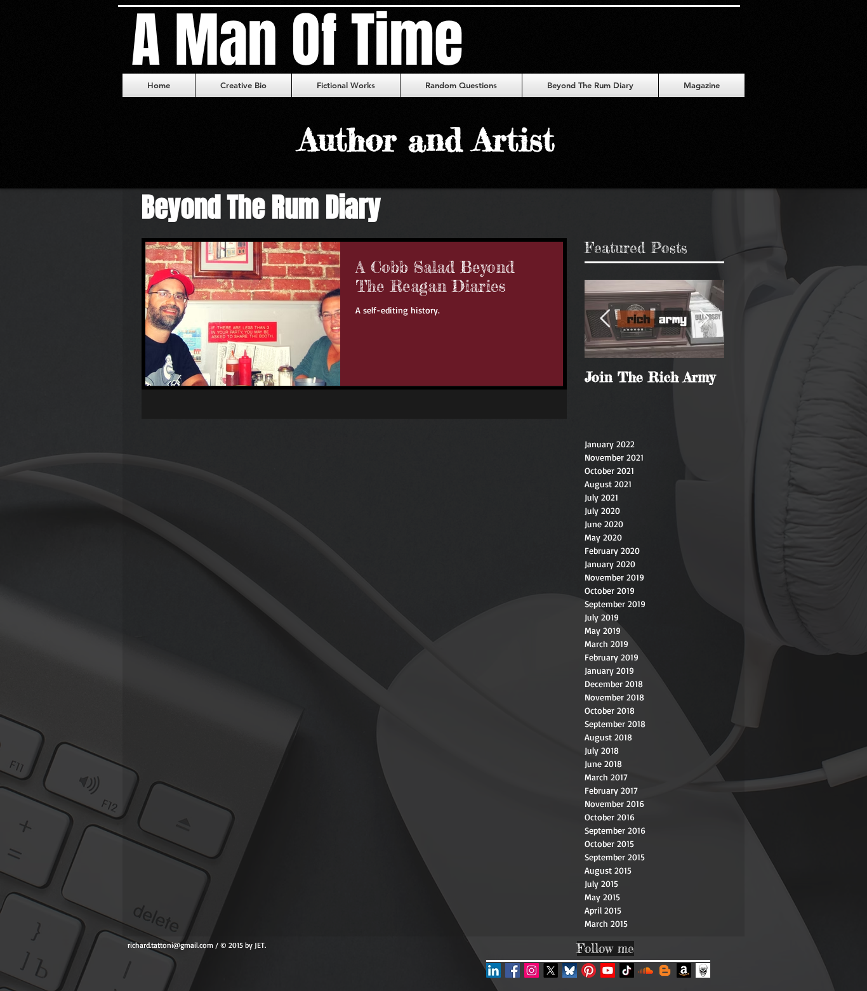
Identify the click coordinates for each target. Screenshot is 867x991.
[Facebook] (512, 970)
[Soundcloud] (646, 970)
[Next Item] (704, 319)
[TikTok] (626, 970)
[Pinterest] (588, 970)
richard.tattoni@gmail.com (170, 945)
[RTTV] (607, 970)
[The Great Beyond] (665, 970)
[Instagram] (531, 970)
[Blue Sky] (569, 970)
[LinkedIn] (493, 970)
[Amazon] (684, 970)
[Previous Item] (605, 319)
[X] (550, 970)
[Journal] (703, 970)
